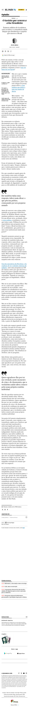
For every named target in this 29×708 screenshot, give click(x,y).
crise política (7, 220)
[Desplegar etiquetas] (26, 517)
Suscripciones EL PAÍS (20, 694)
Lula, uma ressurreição (11, 586)
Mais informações (5, 524)
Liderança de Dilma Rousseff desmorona (6, 99)
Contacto (4, 692)
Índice (17, 696)
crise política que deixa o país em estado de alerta (18, 88)
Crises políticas (5, 517)
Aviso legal (17, 692)
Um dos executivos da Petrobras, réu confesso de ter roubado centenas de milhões (14, 266)
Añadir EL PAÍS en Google (9, 55)
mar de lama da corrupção (14, 68)
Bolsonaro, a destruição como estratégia (16, 583)
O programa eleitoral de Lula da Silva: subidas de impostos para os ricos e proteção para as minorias (14, 591)
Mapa (14, 694)
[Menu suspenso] (3, 9)
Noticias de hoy (22, 696)
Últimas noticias (6, 580)
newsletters (5, 617)
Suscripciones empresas (8, 696)
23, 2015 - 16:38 (14, 47)
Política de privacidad (8, 694)
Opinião (5, 15)
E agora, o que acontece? (6, 83)
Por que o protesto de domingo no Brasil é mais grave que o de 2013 (6, 91)
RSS (15, 696)
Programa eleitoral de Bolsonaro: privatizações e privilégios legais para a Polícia (14, 596)
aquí (24, 527)
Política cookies (23, 692)
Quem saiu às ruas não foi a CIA (5, 77)
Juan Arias (14, 45)
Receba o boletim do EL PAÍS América (12, 506)
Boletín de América (7, 620)
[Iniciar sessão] (26, 9)
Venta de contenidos (10, 692)
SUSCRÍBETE (21, 9)
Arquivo (4, 634)
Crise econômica (13, 517)
